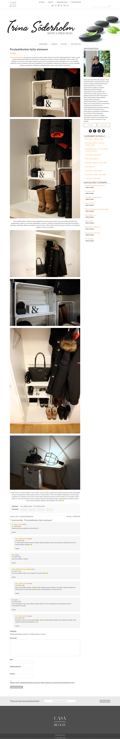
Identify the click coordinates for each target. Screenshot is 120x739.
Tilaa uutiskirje (105, 701)
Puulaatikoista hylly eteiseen (29, 49)
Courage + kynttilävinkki (73, 516)
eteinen (24, 510)
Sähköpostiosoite (16, 667)
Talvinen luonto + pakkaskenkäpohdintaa (21, 516)
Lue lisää (90, 125)
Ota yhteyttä (76, 44)
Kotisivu (12, 674)
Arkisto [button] (54, 44)
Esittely (64, 44)
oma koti (32, 510)
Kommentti (13, 638)
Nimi (12, 659)
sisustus (49, 510)
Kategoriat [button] (43, 44)
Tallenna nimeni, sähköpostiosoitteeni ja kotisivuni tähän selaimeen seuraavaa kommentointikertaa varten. (42, 683)
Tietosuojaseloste (60, 735)
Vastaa (14, 532)
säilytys (41, 510)
